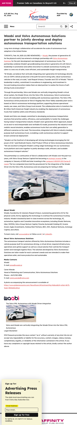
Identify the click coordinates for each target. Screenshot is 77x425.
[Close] (39, 382)
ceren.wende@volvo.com (19, 278)
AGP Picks (6, 3)
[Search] (61, 26)
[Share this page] (71, 26)
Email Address (11, 406)
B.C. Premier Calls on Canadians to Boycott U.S (34, 3)
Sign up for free (21, 415)
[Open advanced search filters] (66, 26)
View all (72, 3)
